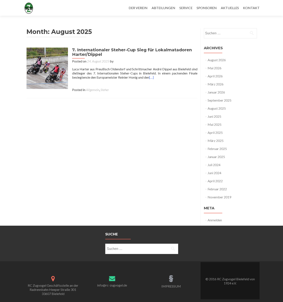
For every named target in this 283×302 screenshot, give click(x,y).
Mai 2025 (214, 124)
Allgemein (92, 90)
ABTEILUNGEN (163, 8)
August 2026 (217, 60)
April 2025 (215, 132)
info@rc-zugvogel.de (112, 285)
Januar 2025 (216, 157)
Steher (104, 90)
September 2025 (219, 100)
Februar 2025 (217, 149)
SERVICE (185, 8)
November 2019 (219, 197)
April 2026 (215, 76)
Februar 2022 (217, 189)
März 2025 (216, 141)
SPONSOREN (207, 8)
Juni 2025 (214, 116)
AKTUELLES (230, 8)
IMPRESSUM (171, 286)
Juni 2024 (214, 173)
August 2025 (217, 108)
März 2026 (216, 84)
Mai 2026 (214, 68)
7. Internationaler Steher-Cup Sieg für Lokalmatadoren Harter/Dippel (132, 52)
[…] (151, 77)
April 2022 (215, 181)
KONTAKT (251, 8)
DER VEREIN (138, 8)
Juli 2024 (214, 165)
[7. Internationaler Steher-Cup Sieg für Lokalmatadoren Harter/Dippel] (47, 68)
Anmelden (215, 220)
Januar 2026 (216, 92)
